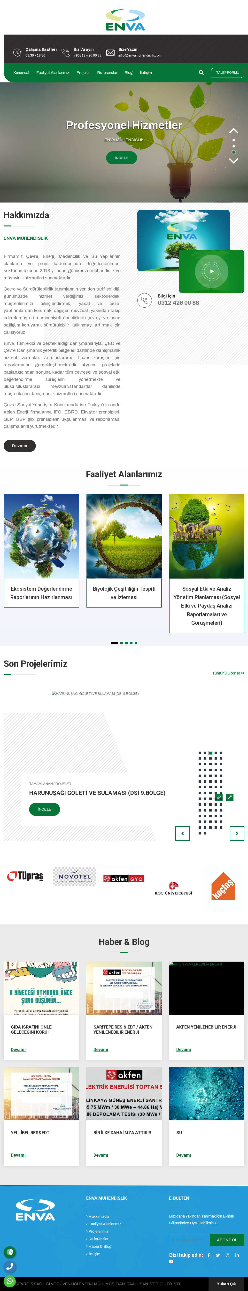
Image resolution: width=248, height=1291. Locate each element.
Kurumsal (21, 73)
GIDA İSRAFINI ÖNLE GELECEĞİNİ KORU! (31, 1029)
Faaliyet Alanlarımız (52, 73)
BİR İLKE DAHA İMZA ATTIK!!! (122, 1132)
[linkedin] (237, 1255)
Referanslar (107, 73)
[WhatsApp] (10, 1281)
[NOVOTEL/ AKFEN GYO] (25, 876)
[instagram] (227, 1255)
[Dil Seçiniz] (10, 1252)
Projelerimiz (98, 1231)
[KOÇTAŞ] (174, 888)
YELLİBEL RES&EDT (30, 1132)
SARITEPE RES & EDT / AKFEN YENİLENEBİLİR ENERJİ (123, 1029)
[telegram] (218, 1255)
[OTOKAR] (223, 888)
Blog (128, 73)
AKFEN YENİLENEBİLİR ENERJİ (206, 1027)
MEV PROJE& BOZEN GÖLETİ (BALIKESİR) (85, 793)
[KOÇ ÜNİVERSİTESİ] (124, 888)
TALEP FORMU (227, 72)
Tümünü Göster (226, 673)
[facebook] (209, 1255)
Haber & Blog (100, 1246)
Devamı (18, 1049)
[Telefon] (10, 1267)
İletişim (146, 73)
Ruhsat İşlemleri (207, 589)
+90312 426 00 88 (87, 55)
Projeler (83, 73)
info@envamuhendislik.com (140, 55)
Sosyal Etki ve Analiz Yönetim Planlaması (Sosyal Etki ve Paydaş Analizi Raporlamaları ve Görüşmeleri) (124, 606)
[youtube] (171, 1261)
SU (179, 1132)
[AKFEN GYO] (75, 879)
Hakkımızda (98, 1216)
